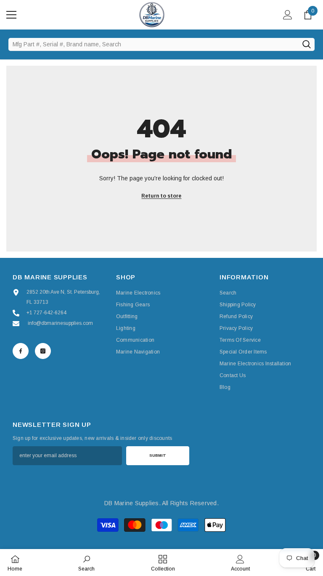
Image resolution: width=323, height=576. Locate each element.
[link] (86, 562)
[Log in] (287, 14)
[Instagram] (43, 351)
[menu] (11, 15)
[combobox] (153, 44)
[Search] (306, 44)
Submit (157, 455)
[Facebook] (21, 351)
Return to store (161, 196)
